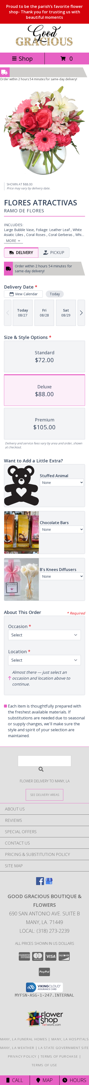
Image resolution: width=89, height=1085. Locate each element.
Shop (26, 58)
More (11, 240)
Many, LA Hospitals (70, 1039)
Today (55, 294)
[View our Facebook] (40, 883)
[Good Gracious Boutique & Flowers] (44, 45)
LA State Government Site (63, 1048)
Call (16, 1080)
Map (46, 1080)
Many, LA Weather (17, 1048)
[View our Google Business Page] (49, 883)
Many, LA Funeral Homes (23, 1039)
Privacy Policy (22, 1056)
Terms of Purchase (59, 1056)
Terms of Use (44, 1065)
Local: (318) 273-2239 (44, 930)
